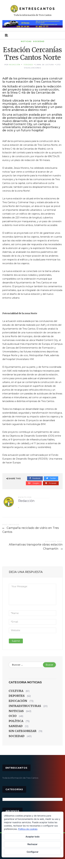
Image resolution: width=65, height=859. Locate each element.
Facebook (36, 478)
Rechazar (32, 844)
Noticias (26, 41)
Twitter (52, 478)
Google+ (35, 483)
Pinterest (52, 483)
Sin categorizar (22, 731)
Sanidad (16, 726)
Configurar (32, 851)
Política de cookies (27, 829)
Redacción (14, 65)
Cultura (16, 691)
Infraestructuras (25, 706)
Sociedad (38, 41)
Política (16, 721)
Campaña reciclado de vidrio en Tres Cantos (30, 530)
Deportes (17, 696)
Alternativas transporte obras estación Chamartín (36, 546)
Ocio (13, 716)
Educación (18, 701)
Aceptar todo (33, 836)
